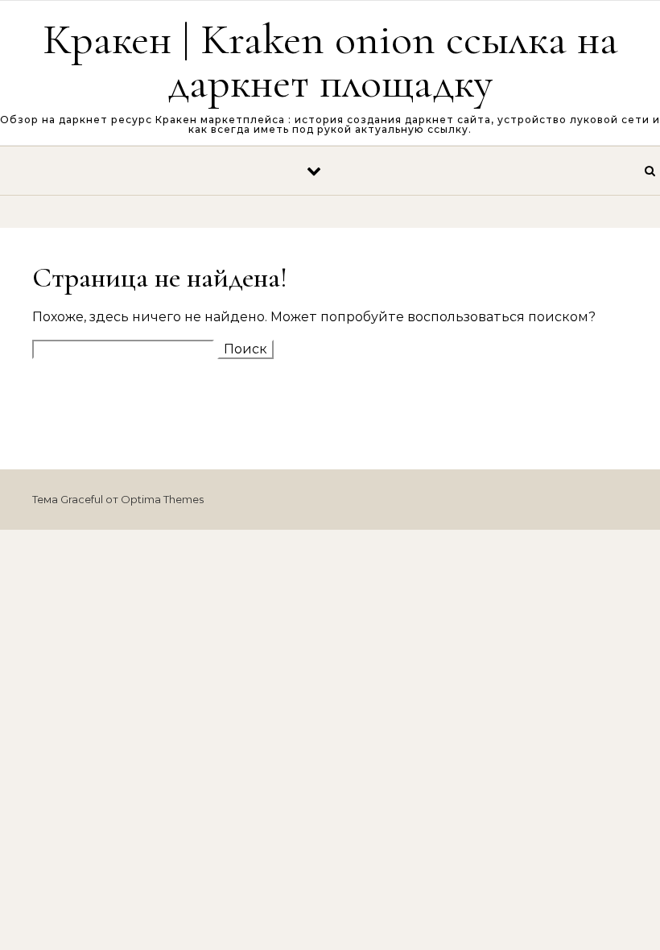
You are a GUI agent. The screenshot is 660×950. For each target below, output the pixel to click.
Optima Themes (162, 499)
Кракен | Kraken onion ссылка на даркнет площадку (330, 61)
